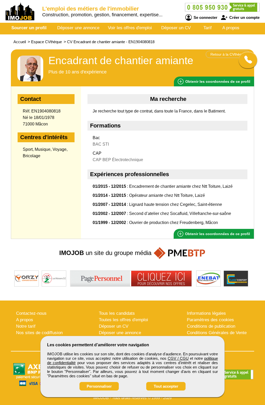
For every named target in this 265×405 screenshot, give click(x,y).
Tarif (207, 27)
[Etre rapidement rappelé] (246, 60)
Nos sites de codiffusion (39, 332)
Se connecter (205, 17)
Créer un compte (244, 17)
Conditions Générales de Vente (217, 332)
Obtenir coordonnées (217, 81)
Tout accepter (166, 386)
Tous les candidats (117, 313)
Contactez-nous (31, 313)
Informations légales (206, 313)
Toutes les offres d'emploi (123, 319)
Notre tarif (25, 326)
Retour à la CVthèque (228, 54)
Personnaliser (99, 386)
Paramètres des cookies (210, 319)
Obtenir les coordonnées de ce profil (217, 234)
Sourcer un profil (29, 27)
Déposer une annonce (78, 27)
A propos (230, 27)
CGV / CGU (178, 358)
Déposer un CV (176, 27)
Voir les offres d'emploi (130, 27)
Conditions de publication (211, 326)
